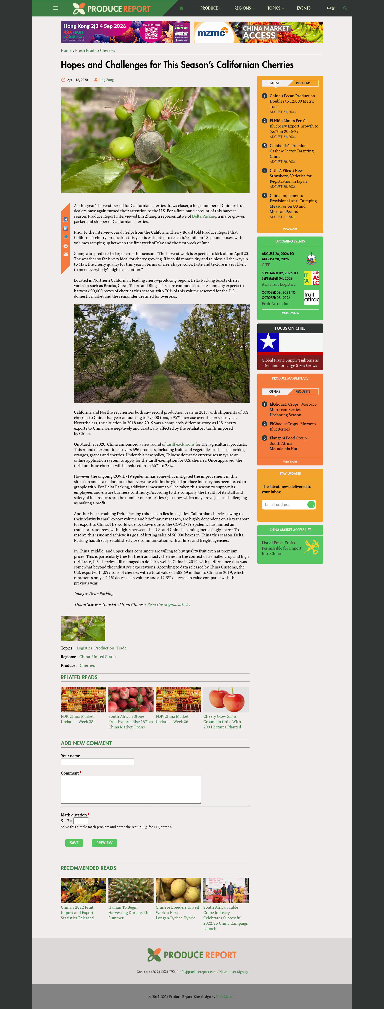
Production (104, 648)
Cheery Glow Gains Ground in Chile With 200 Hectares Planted (222, 722)
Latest (275, 83)
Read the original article (168, 604)
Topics (274, 8)
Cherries (107, 50)
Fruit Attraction (276, 303)
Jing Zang (106, 79)
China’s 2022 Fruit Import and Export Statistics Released (77, 912)
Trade (121, 648)
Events (303, 8)
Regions (242, 8)
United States (104, 656)
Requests (303, 391)
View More (290, 461)
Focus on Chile (290, 328)
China (84, 656)
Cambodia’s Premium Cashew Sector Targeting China (292, 151)
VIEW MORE (290, 229)
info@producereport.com (197, 971)
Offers (274, 391)
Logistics (84, 648)
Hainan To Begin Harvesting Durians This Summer (129, 912)
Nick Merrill (225, 996)
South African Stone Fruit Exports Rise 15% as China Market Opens (130, 722)
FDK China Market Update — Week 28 (77, 719)
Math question (75, 814)
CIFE (266, 264)
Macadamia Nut (284, 448)
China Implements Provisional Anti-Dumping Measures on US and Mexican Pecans (293, 203)
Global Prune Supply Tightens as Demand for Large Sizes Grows (290, 362)
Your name (70, 755)
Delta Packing (204, 216)
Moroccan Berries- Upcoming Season (286, 412)
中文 (331, 8)
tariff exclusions (180, 444)
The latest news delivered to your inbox (286, 489)
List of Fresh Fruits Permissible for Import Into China (282, 548)
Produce (209, 8)
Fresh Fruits (85, 50)
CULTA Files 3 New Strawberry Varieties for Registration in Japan (291, 176)
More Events (290, 313)
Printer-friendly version (65, 245)
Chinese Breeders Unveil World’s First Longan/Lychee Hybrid (177, 912)
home (181, 8)
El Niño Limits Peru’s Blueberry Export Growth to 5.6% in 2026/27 (294, 126)
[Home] (112, 9)
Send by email (65, 254)
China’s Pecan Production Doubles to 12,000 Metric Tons (292, 101)
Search (345, 8)
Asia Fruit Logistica (279, 284)
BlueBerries (280, 429)
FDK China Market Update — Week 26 (172, 719)
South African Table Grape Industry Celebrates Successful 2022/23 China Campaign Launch (225, 917)
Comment (71, 773)
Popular (303, 83)
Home (66, 50)
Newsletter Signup (233, 971)
